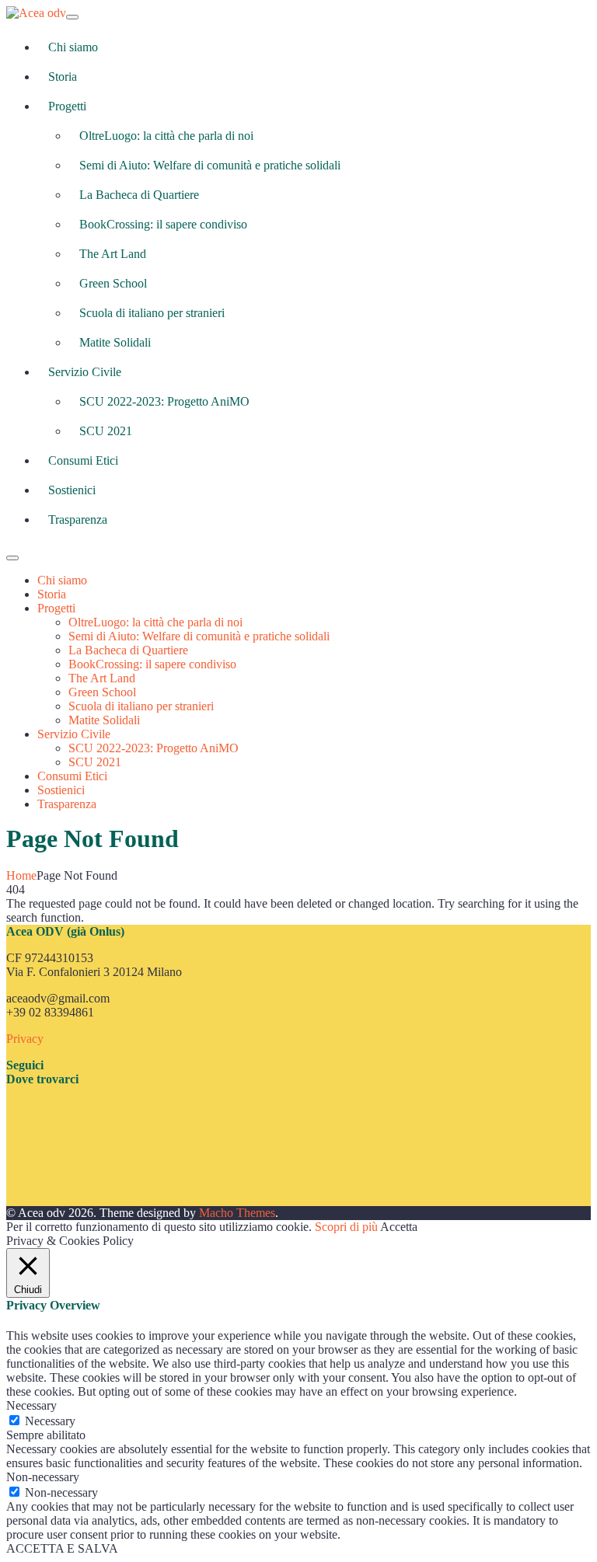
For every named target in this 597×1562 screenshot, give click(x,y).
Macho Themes (237, 1212)
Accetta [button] (398, 1226)
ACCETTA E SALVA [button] (62, 1548)
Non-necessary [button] (42, 1477)
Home (21, 875)
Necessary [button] (31, 1405)
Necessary (50, 1421)
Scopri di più (346, 1226)
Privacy (25, 1038)
